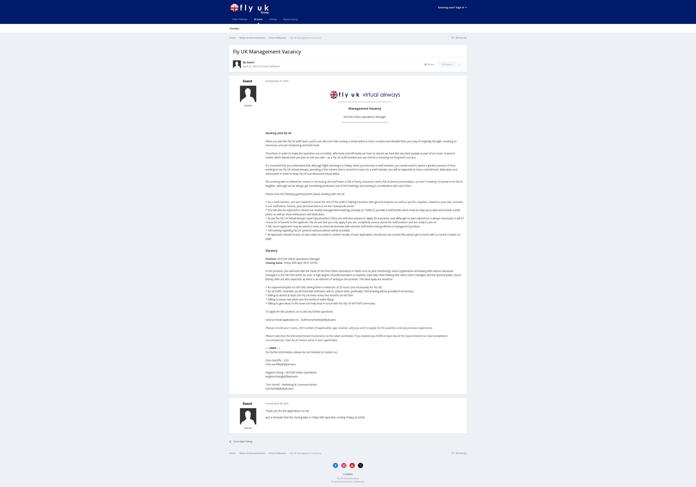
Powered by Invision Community (348, 481)
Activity (273, 19)
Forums (234, 28)
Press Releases (271, 66)
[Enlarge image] (365, 94)
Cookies (348, 474)
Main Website (240, 19)
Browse (258, 19)
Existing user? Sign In (451, 7)
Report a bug (290, 19)
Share (430, 64)
